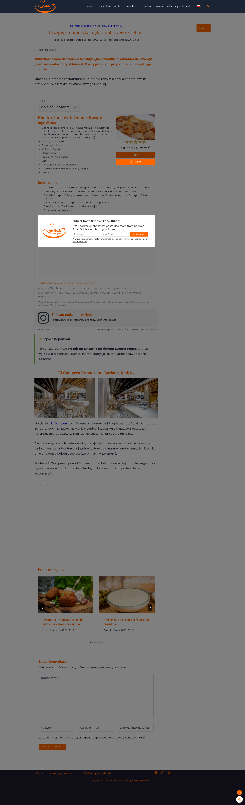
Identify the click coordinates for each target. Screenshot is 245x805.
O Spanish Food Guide (108, 6)
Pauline (114, 630)
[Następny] (150, 607)
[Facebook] (156, 773)
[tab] (90, 642)
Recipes (147, 6)
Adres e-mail (90, 728)
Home (89, 6)
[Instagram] (162, 773)
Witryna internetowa (134, 728)
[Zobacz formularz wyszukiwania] (208, 6)
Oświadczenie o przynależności (58, 773)
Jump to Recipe (46, 50)
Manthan (54, 630)
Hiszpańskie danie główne (84, 26)
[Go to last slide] (42, 607)
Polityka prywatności (98, 773)
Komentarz (49, 678)
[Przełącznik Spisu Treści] (74, 106)
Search (203, 28)
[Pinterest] (169, 773)
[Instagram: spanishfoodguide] (45, 318)
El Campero (59, 423)
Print (135, 155)
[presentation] (65, 594)
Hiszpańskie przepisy (111, 26)
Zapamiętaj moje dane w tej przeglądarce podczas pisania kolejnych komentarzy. (94, 737)
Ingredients (131, 6)
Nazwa (46, 728)
